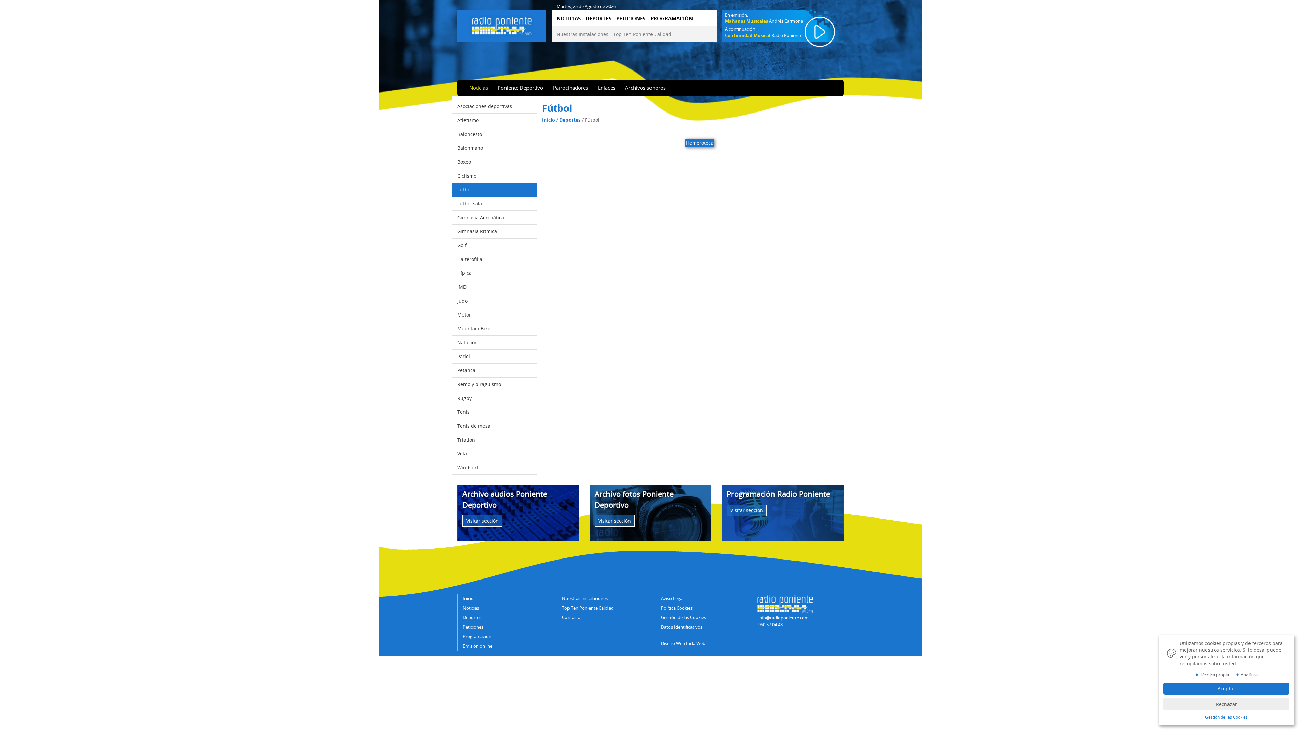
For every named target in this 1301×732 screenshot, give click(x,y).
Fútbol (464, 189)
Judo (462, 301)
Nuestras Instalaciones (582, 34)
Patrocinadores (570, 87)
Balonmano (470, 148)
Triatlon (466, 439)
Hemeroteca (700, 143)
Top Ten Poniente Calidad (642, 34)
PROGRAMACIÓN (671, 18)
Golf (462, 245)
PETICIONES (630, 18)
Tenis (463, 412)
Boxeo (464, 162)
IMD (462, 287)
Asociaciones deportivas (484, 106)
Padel (463, 356)
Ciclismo (466, 175)
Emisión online (477, 646)
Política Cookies (677, 608)
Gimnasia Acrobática (480, 217)
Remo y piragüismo (479, 384)
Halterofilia (469, 259)
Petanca (466, 370)
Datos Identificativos (681, 627)
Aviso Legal (672, 598)
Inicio (548, 120)
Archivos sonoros (645, 87)
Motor (464, 314)
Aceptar (1226, 688)
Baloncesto (469, 134)
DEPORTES (598, 18)
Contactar (572, 617)
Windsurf (467, 467)
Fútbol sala (469, 203)
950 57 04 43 (770, 625)
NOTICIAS (569, 18)
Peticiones (473, 627)
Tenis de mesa (473, 426)
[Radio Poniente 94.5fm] (501, 24)
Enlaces (606, 87)
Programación (477, 636)
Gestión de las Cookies (683, 617)
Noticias (478, 87)
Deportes (570, 120)
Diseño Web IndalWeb (683, 643)
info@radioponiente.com (783, 618)
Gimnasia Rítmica (477, 231)
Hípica (464, 273)
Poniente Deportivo (520, 87)
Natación (467, 342)
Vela (462, 453)
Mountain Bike (473, 328)
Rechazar (1226, 704)
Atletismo (468, 120)
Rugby (464, 398)
